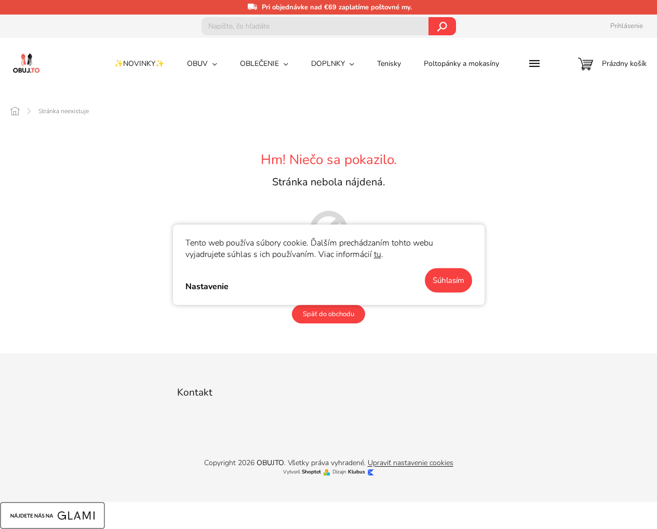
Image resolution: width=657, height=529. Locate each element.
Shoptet (311, 472)
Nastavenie (207, 286)
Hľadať (442, 26)
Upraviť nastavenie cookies (410, 463)
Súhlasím (448, 280)
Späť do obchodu (328, 314)
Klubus (356, 472)
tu (377, 254)
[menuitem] (139, 64)
